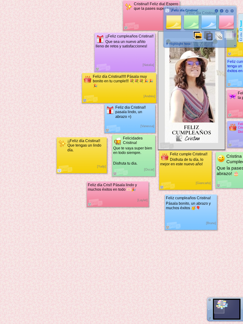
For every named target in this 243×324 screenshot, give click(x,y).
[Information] (216, 11)
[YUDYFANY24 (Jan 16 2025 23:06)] (59, 170)
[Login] (226, 11)
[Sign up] (232, 11)
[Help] (221, 11)
